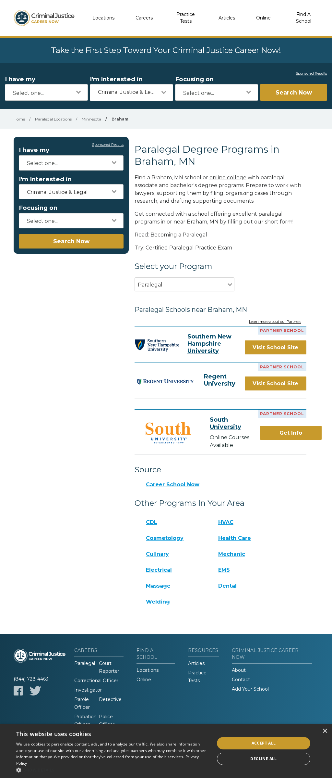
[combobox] (46, 92)
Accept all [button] (264, 743)
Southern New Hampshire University (209, 343)
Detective (110, 699)
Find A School (303, 17)
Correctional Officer (96, 680)
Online (263, 18)
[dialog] (166, 751)
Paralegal (84, 663)
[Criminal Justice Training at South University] (168, 432)
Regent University (219, 380)
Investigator (88, 690)
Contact (241, 679)
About (239, 670)
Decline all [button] (263, 758)
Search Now (294, 92)
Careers (144, 18)
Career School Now (172, 484)
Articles (227, 18)
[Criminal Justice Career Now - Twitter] (35, 690)
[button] (112, 770)
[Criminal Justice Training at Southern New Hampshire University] (157, 345)
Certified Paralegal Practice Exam (189, 248)
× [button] (324, 731)
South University (225, 423)
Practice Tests (185, 17)
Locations (103, 18)
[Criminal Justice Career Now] (44, 18)
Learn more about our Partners (275, 322)
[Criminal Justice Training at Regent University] (165, 381)
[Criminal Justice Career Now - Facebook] (18, 690)
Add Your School (250, 689)
